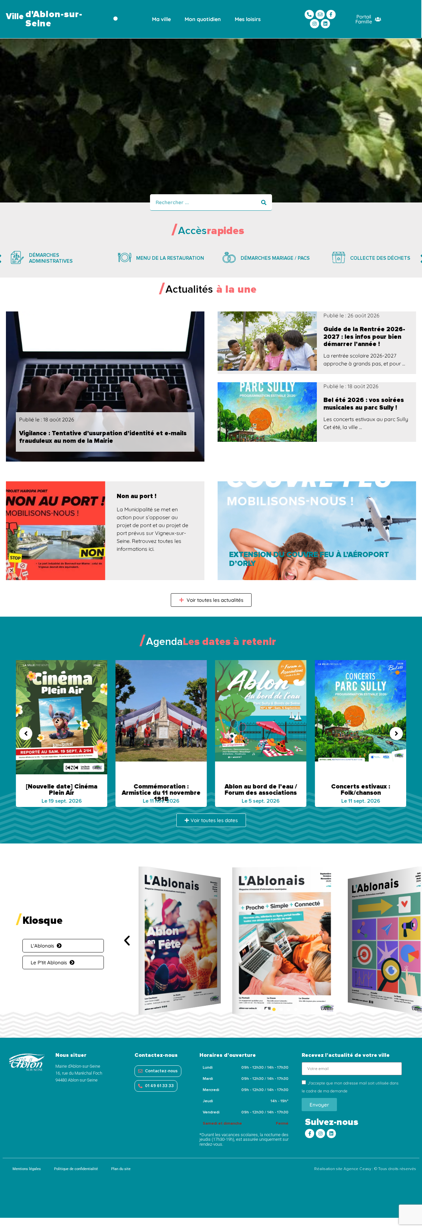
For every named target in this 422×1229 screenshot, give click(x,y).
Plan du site (121, 1169)
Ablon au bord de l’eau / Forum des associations (261, 790)
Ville (15, 17)
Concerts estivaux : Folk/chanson (360, 790)
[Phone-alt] (309, 14)
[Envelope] (320, 14)
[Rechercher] (264, 202)
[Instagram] (314, 23)
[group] (54, 258)
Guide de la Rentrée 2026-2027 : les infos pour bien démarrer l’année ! (364, 337)
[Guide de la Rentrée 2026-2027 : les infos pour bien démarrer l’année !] (267, 341)
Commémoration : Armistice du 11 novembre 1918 (161, 793)
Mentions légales (27, 1169)
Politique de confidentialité (76, 1169)
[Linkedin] (325, 23)
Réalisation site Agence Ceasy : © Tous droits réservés (365, 1169)
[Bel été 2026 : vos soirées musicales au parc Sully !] (267, 412)
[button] (25, 733)
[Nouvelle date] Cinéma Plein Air (61, 790)
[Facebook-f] (331, 14)
